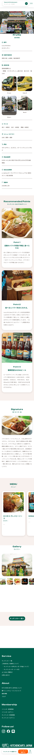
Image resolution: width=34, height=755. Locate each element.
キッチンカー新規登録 (8, 715)
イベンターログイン (7, 712)
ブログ (4, 696)
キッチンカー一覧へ (17, 618)
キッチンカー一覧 (7, 661)
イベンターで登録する (23, 751)
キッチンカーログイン (8, 718)
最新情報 (4, 693)
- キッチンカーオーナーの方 (10, 669)
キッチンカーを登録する (9, 751)
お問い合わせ (6, 675)
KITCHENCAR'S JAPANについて (12, 688)
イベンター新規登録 (7, 709)
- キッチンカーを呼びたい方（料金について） (16, 666)
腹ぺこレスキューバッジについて (11, 691)
